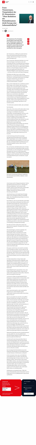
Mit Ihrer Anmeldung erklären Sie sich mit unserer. (28, 389)
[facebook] (28, 39)
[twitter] (28, 41)
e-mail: (25, 383)
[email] (28, 44)
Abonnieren (29, 393)
